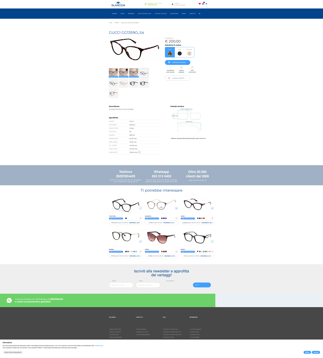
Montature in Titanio (168, 337)
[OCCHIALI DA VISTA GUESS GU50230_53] (197, 206)
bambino (131, 13)
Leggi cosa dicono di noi (197, 180)
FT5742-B (125, 222)
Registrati (182, 5)
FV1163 (161, 222)
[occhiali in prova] (203, 4)
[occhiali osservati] (200, 4)
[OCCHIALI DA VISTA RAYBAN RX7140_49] (125, 239)
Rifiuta (307, 352)
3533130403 (125, 176)
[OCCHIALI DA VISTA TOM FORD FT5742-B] (125, 206)
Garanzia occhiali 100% (115, 337)
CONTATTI (192, 13)
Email (141, 281)
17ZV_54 (197, 256)
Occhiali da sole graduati (143, 334)
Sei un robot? (170, 281)
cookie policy (98, 345)
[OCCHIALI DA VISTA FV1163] (161, 206)
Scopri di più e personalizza (13, 352)
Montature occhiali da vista (170, 329)
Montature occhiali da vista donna (172, 334)
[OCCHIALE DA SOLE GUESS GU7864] (161, 239)
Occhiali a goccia (194, 334)
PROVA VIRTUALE (117, 218)
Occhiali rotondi (194, 331)
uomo (122, 13)
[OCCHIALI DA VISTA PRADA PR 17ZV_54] (197, 239)
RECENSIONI (174, 13)
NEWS (184, 13)
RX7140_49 (125, 256)
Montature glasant (141, 329)
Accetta (315, 352)
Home (110, 22)
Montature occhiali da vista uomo (172, 331)
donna (114, 13)
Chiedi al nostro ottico (115, 331)
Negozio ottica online (115, 329)
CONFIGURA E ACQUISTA (179, 62)
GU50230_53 (197, 222)
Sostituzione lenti (144, 13)
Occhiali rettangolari (195, 329)
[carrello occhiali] (206, 4)
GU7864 (161, 256)
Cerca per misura (114, 334)
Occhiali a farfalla (194, 337)
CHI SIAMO (112, 317)
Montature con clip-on (142, 331)
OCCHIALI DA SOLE (161, 13)
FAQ (164, 317)
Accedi (176, 5)
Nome (114, 281)
